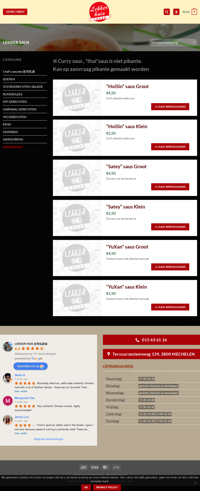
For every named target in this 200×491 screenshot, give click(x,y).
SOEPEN (9, 79)
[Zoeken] (167, 12)
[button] (190, 11)
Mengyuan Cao (25, 398)
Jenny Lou (22, 417)
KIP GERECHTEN (15, 101)
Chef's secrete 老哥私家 (19, 71)
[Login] (176, 12)
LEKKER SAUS (13, 147)
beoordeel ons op (28, 366)
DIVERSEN (10, 132)
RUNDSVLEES (12, 94)
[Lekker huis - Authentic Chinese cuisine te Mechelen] (100, 12)
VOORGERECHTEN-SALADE (23, 86)
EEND (7, 124)
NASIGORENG (13, 139)
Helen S (20, 375)
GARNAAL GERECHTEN (19, 109)
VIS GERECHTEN (14, 117)
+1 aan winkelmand (170, 106)
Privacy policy (107, 487)
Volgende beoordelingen (49, 439)
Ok (86, 487)
